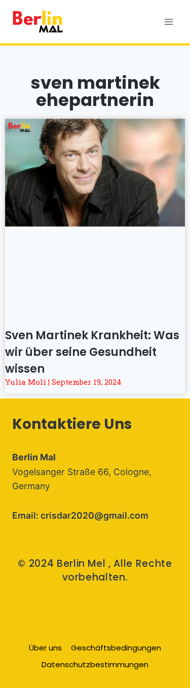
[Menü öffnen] (168, 21)
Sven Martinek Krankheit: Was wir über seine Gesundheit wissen (92, 352)
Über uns (45, 647)
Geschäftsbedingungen (116, 647)
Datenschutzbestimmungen (95, 664)
